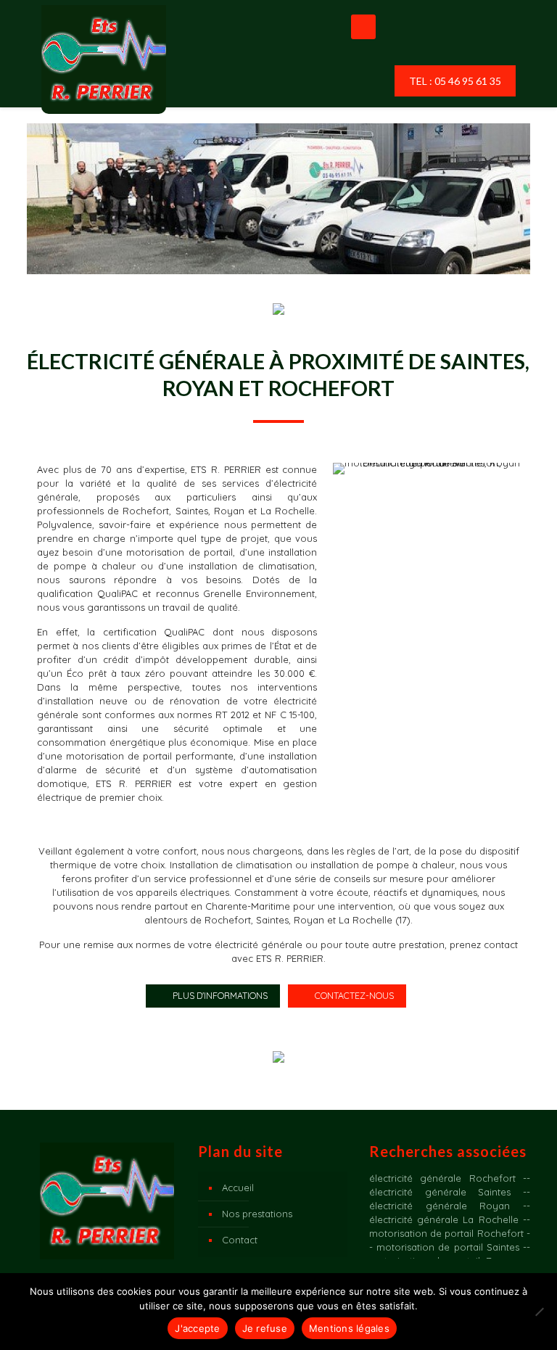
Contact (239, 1240)
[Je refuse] (539, 1311)
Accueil (238, 1187)
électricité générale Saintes (440, 1192)
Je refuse (264, 1328)
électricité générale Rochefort (442, 1178)
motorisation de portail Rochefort (446, 1233)
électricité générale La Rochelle (444, 1219)
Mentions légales (349, 1328)
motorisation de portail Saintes (447, 1247)
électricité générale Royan (439, 1205)
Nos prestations (257, 1213)
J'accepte (197, 1328)
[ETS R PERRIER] (103, 59)
